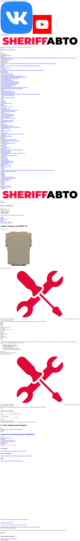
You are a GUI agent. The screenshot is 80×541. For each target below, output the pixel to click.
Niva (5, 122)
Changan (6, 77)
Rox (14, 93)
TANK (5, 128)
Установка (2, 1)
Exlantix (9, 79)
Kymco (9, 164)
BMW (13, 76)
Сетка (27, 70)
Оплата (8, 1)
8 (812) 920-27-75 (4, 49)
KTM (7, 164)
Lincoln (18, 87)
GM (11, 81)
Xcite (3, 99)
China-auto (18, 77)
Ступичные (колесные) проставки (39, 63)
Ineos (7, 83)
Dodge (13, 78)
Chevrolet (13, 77)
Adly (2, 158)
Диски (2, 172)
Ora (7, 90)
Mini (17, 88)
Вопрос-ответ (11, 451)
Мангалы (13, 70)
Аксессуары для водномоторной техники (21, 170)
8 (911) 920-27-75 (12, 49)
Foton (12, 80)
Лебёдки (3, 173)
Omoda (3, 90)
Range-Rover (4, 126)
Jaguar (7, 85)
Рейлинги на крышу (13, 57)
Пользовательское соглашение (6, 526)
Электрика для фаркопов (6, 136)
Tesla (10, 95)
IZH (17, 83)
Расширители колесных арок (25, 63)
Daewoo (3, 78)
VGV (3, 97)
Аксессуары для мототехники (36, 170)
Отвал (14, 63)
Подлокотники (29, 455)
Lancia (5, 87)
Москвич (4, 102)
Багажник (3, 183)
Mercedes (6, 121)
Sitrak (10, 94)
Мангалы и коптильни (6, 150)
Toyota (12, 95)
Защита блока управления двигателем (9, 149)
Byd (22, 76)
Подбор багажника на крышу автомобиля (10, 140)
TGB (2, 167)
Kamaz (6, 86)
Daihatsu (7, 78)
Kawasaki (3, 164)
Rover (11, 93)
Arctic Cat (6, 158)
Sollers (22, 94)
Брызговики (3, 70)
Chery (10, 77)
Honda (10, 82)
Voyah (13, 97)
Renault (8, 93)
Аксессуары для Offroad (7, 170)
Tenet (7, 95)
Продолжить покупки (5, 538)
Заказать (2, 419)
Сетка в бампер (4, 154)
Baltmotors (3, 159)
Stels (5, 166)
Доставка (13, 1)
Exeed (6, 79)
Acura (2, 74)
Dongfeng (17, 78)
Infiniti (9, 83)
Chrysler (22, 77)
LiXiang (21, 87)
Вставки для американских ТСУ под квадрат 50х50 (12, 133)
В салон (7, 68)
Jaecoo (4, 85)
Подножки (14, 455)
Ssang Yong (29, 94)
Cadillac (3, 77)
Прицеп (17, 63)
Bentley (10, 76)
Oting (10, 90)
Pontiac (10, 91)
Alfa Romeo (9, 74)
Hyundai (17, 82)
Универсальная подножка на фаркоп (23, 65)
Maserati (3, 88)
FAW (2, 113)
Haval (8, 82)
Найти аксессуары (4, 212)
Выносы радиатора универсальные (8, 171)
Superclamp (3, 188)
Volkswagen (6, 97)
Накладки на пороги (35, 65)
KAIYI (3, 86)
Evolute (2, 79)
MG (15, 88)
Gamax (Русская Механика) (7, 162)
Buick (20, 76)
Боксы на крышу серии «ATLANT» (58, 57)
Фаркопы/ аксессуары (6, 179)
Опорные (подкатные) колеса (18, 153)
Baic (2, 76)
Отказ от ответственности (33, 526)
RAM (2, 93)
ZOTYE (5, 132)
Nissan (3, 89)
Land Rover (8, 87)
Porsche (13, 91)
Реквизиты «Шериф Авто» (6, 522)
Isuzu (12, 83)
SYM (10, 166)
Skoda (12, 94)
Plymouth (6, 91)
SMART (19, 94)
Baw (4, 76)
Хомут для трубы (5, 180)
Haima (5, 82)
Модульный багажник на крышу (43, 57)
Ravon (5, 93)
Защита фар (8, 70)
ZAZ (2, 100)
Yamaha (3, 169)
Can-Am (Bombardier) (5, 161)
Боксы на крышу (12, 139)
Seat (4, 94)
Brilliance (16, 76)
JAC (2, 85)
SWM (39, 94)
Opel (6, 90)
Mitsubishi (21, 88)
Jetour (12, 85)
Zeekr (5, 100)
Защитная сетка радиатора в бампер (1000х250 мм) (17, 434)
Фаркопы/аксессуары (50, 63)
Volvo (10, 97)
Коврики (2, 181)
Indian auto (3, 83)
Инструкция (3, 351)
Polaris (2, 165)
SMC (2, 166)
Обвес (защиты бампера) (20, 70)
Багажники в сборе (4, 57)
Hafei (3, 82)
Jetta (14, 85)
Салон (2, 184)
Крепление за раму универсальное (7, 65)
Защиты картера (3, 455)
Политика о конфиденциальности (21, 526)
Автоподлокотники (4, 61)
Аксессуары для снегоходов (6, 63)
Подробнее (2, 439)
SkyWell (15, 94)
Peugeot (2, 91)
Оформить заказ (13, 538)
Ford (6, 80)
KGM (9, 86)
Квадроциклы (3, 156)
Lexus (13, 87)
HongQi (14, 82)
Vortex (10, 130)
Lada (2, 87)
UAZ (3, 96)
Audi (13, 74)
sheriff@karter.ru (19, 460)
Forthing (9, 80)
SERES (6, 94)
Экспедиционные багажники (24, 57)
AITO (5, 74)
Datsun (10, 78)
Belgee (7, 76)
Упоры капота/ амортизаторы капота (36, 70)
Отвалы (3, 174)
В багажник (3, 68)
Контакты (17, 1)
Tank (5, 95)
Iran (5, 116)
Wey (3, 98)
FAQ (6, 1)
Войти (7, 34)
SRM (25, 94)
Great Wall (16, 81)
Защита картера (3, 71)
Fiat (4, 80)
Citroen (25, 77)
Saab (2, 94)
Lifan (15, 87)
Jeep (10, 85)
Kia (11, 86)
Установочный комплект (5, 55)
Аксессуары (10, 58)
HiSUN (3, 163)
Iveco (14, 83)
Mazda (6, 88)
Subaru (33, 94)
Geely (5, 81)
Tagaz (2, 95)
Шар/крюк (4, 135)
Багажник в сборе (5, 139)
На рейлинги (33, 57)
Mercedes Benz (11, 88)
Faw (2, 80)
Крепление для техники (5, 186)
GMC (13, 81)
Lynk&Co (25, 87)
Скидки (21, 1)
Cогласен (3, 532)
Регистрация (3, 34)
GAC (3, 81)
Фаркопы (2, 104)
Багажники (2, 137)
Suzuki (36, 94)
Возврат (24, 1)
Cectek (12, 161)
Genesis (8, 81)
